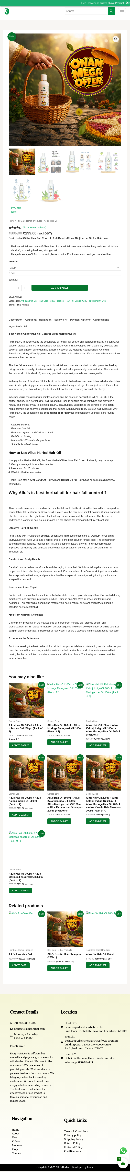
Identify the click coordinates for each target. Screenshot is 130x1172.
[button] (116, 39)
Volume (13, 261)
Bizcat (90, 1167)
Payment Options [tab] (80, 319)
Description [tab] (15, 319)
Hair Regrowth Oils (97, 301)
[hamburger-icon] (122, 10)
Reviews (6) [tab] (61, 319)
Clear (12, 273)
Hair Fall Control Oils (76, 301)
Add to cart (19, 965)
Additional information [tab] (38, 319)
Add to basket (59, 287)
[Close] (127, 2)
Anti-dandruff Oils (29, 301)
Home (11, 221)
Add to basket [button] (20, 745)
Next (13, 212)
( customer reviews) (34, 227)
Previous (16, 208)
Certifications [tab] (101, 319)
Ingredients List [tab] (18, 326)
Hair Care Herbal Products (29, 221)
